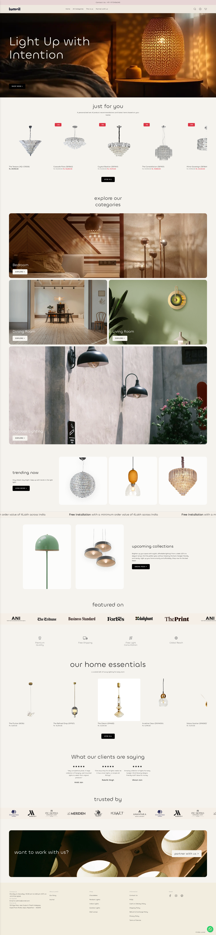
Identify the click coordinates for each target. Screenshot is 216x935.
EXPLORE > (20, 272)
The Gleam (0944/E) (106, 723)
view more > (21, 488)
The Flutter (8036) (16, 723)
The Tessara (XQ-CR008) (19, 167)
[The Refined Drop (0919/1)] (74, 700)
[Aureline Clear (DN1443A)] (163, 700)
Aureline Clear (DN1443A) (152, 723)
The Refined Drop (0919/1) (64, 723)
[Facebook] (170, 895)
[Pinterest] (182, 895)
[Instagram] (176, 895)
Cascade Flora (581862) (63, 167)
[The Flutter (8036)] (30, 700)
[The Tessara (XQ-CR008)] (30, 143)
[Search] (195, 9)
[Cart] (205, 9)
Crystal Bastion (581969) (108, 167)
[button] (11, 145)
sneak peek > (141, 567)
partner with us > (186, 853)
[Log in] (200, 9)
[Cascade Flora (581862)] (74, 143)
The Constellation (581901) (153, 167)
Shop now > (17, 86)
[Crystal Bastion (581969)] (119, 143)
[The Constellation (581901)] (163, 143)
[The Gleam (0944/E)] (119, 700)
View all (108, 179)
